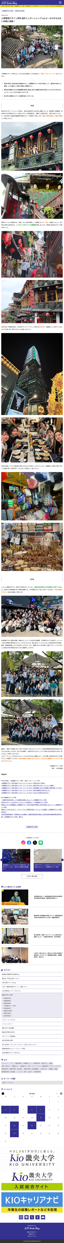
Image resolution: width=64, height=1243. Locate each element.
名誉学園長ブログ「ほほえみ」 (11, 1052)
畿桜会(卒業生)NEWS (8, 1032)
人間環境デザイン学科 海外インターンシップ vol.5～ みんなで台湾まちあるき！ (25, 793)
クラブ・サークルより (8, 1019)
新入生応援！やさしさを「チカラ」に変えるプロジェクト (19, 1044)
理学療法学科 (7, 998)
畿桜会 (50, 1063)
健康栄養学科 (7, 1003)
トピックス (20, 1071)
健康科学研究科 (8, 1010)
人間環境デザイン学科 (19, 6)
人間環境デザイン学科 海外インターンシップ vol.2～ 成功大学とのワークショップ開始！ (28, 785)
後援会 (56, 1069)
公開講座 (51, 1069)
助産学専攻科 (7, 1015)
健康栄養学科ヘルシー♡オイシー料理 (13, 1048)
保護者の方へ (15, 1066)
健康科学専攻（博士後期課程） (31, 1069)
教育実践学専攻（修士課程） (9, 1071)
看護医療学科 (7, 1000)
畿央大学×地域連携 (8, 1028)
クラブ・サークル (36, 1066)
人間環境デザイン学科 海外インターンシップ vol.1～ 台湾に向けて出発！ (23, 783)
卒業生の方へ (44, 1063)
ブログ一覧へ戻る (32, 876)
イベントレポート (7, 1024)
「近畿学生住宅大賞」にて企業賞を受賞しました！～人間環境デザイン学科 (24, 800)
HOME (2, 6)
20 (32, 1125)
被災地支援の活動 (7, 1040)
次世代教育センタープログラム (11, 991)
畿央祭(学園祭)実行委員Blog (10, 974)
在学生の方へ (44, 1069)
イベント (12, 1063)
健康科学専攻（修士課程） (16, 1069)
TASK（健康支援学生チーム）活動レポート (15, 986)
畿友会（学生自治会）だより (10, 978)
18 (14, 1125)
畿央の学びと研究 (9, 6)
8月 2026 (32, 1093)
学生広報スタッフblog (9, 982)
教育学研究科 (7, 1013)
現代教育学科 (7, 1008)
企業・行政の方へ (6, 1066)
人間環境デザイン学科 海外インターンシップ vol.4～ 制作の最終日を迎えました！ (26, 790)
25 (14, 1133)
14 (40, 1117)
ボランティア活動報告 (8, 1036)
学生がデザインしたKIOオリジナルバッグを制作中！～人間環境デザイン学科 (24, 802)
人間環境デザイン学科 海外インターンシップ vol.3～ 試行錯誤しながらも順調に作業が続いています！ (32, 788)
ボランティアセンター (55, 1066)
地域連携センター (27, 1063)
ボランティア (5, 1063)
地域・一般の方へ (28, 1071)
